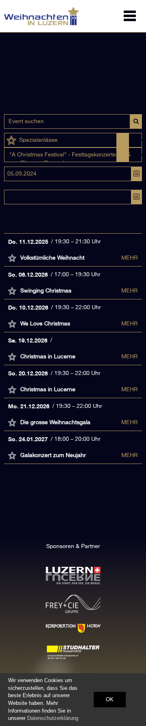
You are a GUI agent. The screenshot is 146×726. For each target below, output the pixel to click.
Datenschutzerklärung (52, 718)
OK (110, 699)
